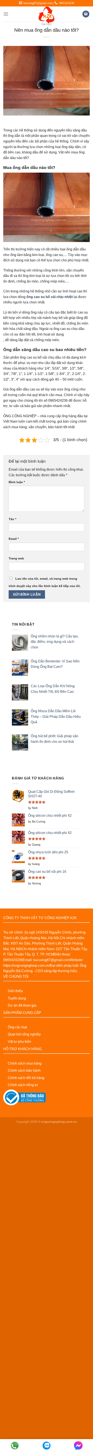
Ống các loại (17, 1027)
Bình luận (17, 482)
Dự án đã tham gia (22, 1005)
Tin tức (46, 24)
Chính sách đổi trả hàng (26, 1078)
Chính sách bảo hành (24, 1070)
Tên (12, 519)
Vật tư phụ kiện (19, 1041)
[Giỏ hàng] (85, 14)
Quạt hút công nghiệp (24, 1034)
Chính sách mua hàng (25, 1063)
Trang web (16, 558)
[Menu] (5, 14)
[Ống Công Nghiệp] (46, 15)
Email (14, 538)
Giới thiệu (15, 991)
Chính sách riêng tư (23, 1085)
